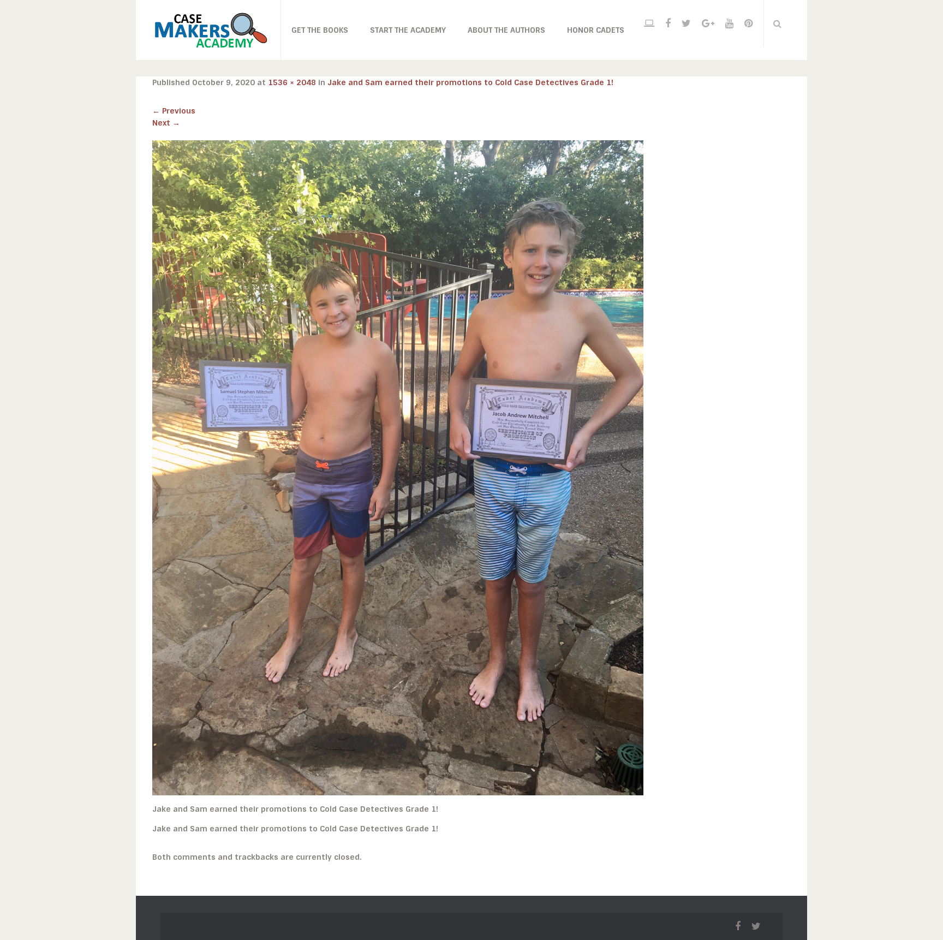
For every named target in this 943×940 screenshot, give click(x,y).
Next (166, 123)
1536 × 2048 (292, 82)
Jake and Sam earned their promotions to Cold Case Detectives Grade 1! (470, 82)
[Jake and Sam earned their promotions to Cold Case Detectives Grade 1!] (397, 467)
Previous (173, 111)
